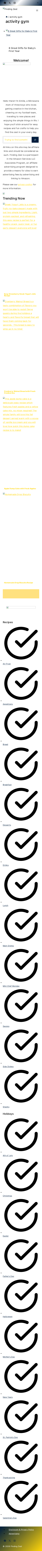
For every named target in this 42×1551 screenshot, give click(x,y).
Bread (5, 744)
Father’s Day (8, 1276)
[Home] (7, 17)
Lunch (5, 905)
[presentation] (22, 36)
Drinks (6, 865)
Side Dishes (8, 1066)
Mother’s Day (9, 1357)
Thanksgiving (9, 1477)
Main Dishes (8, 946)
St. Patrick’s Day (10, 1437)
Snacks (6, 1107)
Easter (6, 1236)
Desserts (7, 825)
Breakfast (7, 785)
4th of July (8, 1155)
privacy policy (25, 184)
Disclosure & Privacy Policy (21, 1529)
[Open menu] (37, 10)
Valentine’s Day (10, 1518)
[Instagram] (14, 3)
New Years (8, 1397)
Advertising (14, 1533)
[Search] (35, 140)
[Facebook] (5, 3)
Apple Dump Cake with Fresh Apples (20, 488)
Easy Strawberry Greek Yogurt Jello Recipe (20, 295)
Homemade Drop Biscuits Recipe (18, 583)
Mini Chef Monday (11, 986)
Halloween (7, 1316)
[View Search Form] (37, 2)
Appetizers (8, 704)
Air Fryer (7, 664)
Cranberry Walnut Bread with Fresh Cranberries (19, 392)
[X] (10, 3)
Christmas (7, 1196)
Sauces (6, 1026)
